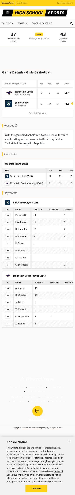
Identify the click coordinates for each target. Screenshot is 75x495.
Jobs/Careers (19, 401)
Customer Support (52, 397)
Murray (20, 288)
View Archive (57, 401)
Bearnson (21, 264)
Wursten (21, 295)
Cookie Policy (56, 387)
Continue (36, 488)
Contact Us (31, 397)
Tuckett (20, 215)
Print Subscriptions (65, 3)
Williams (20, 222)
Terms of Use (17, 387)
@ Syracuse (63, 39)
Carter (19, 243)
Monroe (20, 236)
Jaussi (19, 302)
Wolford (20, 309)
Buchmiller (22, 316)
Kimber (20, 250)
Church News (22, 3)
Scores (42, 23)
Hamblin (21, 229)
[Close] (69, 442)
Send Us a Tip (38, 401)
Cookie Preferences (38, 391)
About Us (16, 397)
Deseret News (8, 3)
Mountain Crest (14, 39)
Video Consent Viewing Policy (46, 474)
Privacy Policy (36, 387)
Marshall (21, 257)
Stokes (20, 323)
